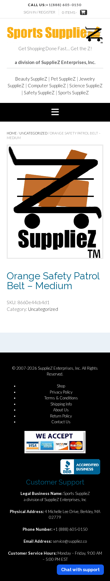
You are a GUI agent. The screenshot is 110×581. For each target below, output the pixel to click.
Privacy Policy (61, 392)
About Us (61, 409)
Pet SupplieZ (63, 78)
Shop (61, 385)
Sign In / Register (39, 12)
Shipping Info (61, 404)
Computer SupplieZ (47, 85)
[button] (55, 112)
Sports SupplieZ (73, 92)
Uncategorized (33, 133)
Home (12, 133)
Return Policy (61, 415)
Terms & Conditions (61, 397)
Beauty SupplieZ (31, 78)
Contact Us (61, 421)
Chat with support (80, 569)
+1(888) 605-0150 (63, 4)
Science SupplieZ (86, 85)
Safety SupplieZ (39, 92)
